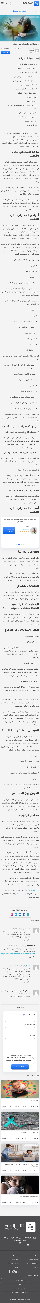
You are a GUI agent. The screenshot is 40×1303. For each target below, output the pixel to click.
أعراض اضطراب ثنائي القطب (27, 68)
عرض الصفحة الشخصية (10, 532)
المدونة (16, 1267)
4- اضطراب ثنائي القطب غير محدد (26, 89)
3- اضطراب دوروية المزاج (29, 85)
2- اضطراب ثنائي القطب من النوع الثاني (25, 81)
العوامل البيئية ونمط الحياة (28, 117)
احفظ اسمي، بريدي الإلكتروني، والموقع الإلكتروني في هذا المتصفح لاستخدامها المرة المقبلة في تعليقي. (18, 1058)
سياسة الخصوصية (32, 1263)
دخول (12, 1292)
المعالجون (15, 1259)
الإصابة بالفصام (32, 101)
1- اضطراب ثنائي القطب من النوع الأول (25, 77)
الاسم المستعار (29, 1015)
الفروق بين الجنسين (30, 121)
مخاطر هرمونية (32, 125)
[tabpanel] (19, 532)
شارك (5, 52)
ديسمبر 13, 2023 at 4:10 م (18, 946)
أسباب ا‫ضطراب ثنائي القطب (27, 93)
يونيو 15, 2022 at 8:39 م (16, 929)
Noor (28, 966)
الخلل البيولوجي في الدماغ (28, 113)
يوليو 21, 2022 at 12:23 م (18, 966)
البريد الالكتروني (29, 1024)
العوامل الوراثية (32, 97)
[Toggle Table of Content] (36, 58)
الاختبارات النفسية (13, 1263)
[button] (23, 544)
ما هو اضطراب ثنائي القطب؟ (27, 64)
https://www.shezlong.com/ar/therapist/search (18, 954)
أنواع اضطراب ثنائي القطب (27, 72)
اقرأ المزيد (20, 1162)
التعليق (32, 1036)
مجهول (27, 929)
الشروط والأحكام (33, 1259)
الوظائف (36, 1267)
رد (25, 940)
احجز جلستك (34, 890)
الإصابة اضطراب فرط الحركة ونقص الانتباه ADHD (22, 107)
